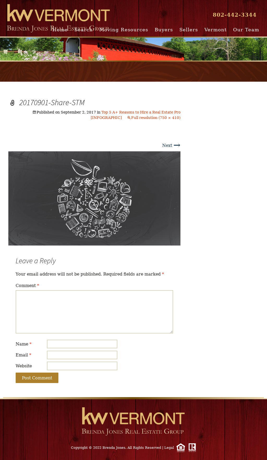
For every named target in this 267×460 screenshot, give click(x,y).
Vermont (215, 29)
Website (24, 365)
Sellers (188, 29)
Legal (169, 448)
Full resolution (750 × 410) (155, 118)
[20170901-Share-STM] (94, 198)
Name (24, 344)
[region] (133, 49)
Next (171, 145)
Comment (27, 285)
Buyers (164, 29)
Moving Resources (123, 29)
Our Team (246, 29)
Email (23, 355)
